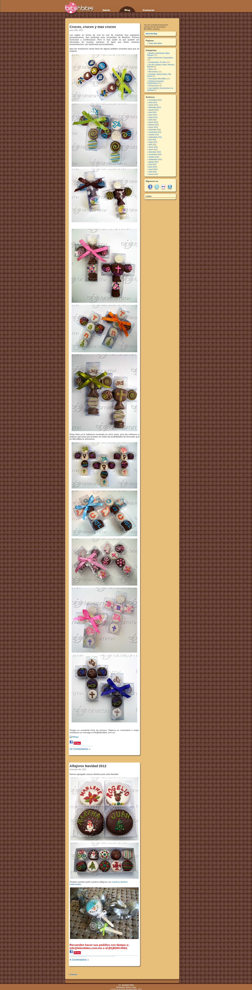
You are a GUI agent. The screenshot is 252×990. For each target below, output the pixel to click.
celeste (102, 955)
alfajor (71, 955)
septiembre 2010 (155, 159)
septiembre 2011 (155, 137)
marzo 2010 (153, 174)
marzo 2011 (153, 147)
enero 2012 (153, 127)
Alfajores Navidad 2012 (88, 766)
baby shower (88, 955)
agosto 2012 (154, 110)
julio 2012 (152, 112)
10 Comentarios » (80, 748)
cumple (110, 955)
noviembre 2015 (155, 100)
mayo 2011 (153, 142)
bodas (100, 955)
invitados (134, 955)
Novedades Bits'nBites (83, 956)
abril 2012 (153, 120)
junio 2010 (153, 167)
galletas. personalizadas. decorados (128, 955)
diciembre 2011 (155, 130)
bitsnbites (96, 955)
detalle (115, 955)
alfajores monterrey (81, 955)
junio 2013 (153, 102)
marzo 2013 (153, 105)
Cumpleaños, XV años (157, 62)
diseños (124, 882)
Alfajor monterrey (75, 955)
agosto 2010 (154, 162)
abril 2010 (153, 172)
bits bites (94, 955)
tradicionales (75, 884)
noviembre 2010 (155, 154)
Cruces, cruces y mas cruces (93, 27)
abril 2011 (152, 145)
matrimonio (136, 955)
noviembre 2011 (155, 132)
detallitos (117, 955)
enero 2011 (153, 150)
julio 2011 (152, 140)
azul (86, 955)
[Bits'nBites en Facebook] (74, 737)
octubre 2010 (154, 157)
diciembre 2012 (155, 107)
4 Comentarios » (79, 959)
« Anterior (72, 974)
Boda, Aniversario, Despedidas (161, 58)
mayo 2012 (153, 117)
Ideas (151, 69)
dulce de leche (120, 955)
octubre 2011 (154, 135)
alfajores (78, 955)
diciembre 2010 (155, 152)
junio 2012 (153, 115)
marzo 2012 (153, 122)
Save (78, 743)
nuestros (116, 882)
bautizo (91, 955)
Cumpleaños (112, 955)
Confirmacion (107, 955)
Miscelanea (153, 72)
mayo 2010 (153, 169)
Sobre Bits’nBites (155, 43)
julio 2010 (152, 164)
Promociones (154, 86)
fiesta (123, 955)
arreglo (85, 955)
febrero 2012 (154, 125)
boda (98, 955)
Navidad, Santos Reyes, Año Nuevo (76, 956)
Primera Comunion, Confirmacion (155, 82)
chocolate (104, 955)
